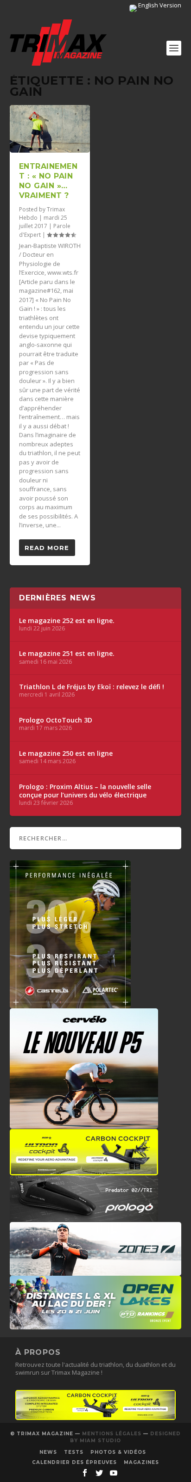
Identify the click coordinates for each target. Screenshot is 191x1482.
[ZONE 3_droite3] (96, 1271)
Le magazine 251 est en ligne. (67, 653)
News (48, 1452)
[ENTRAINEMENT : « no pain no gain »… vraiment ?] (50, 129)
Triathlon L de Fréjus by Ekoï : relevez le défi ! (91, 687)
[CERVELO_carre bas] (84, 1124)
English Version (159, 5)
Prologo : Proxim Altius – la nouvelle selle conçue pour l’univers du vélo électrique (85, 791)
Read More (47, 547)
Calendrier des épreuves (74, 1462)
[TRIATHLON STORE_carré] (70, 1004)
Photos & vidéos (118, 1452)
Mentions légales (111, 1434)
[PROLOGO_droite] (84, 1217)
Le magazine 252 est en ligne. (67, 621)
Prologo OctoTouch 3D (55, 720)
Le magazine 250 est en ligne (66, 753)
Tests (73, 1452)
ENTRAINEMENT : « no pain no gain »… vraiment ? (48, 180)
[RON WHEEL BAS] (95, 1418)
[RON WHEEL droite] (84, 1171)
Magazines (141, 1462)
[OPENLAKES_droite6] (96, 1325)
